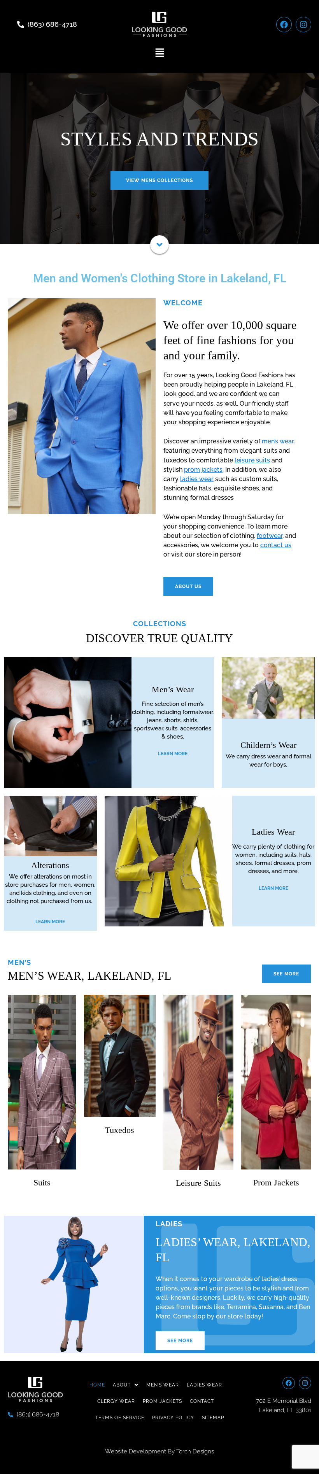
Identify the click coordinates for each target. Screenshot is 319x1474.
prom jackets (203, 469)
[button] (159, 53)
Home (97, 1385)
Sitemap (213, 1417)
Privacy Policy (173, 1417)
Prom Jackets (276, 1182)
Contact (202, 1401)
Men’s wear (162, 1385)
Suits (42, 1182)
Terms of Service (119, 1417)
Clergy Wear (116, 1401)
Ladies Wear (204, 1385)
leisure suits (252, 460)
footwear (269, 535)
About (122, 1385)
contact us (275, 545)
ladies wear (197, 479)
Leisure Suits (198, 1183)
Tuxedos (119, 1130)
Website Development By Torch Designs (159, 1451)
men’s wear (277, 441)
